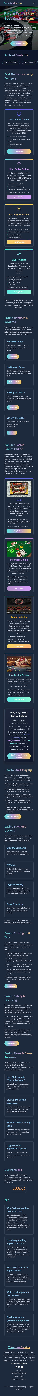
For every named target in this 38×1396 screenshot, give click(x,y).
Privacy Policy (19, 1376)
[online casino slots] (19, 1189)
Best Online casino (11, 62)
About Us (19, 1370)
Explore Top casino (19, 44)
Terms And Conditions (19, 1373)
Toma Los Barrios (13, 3)
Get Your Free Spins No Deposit (19, 756)
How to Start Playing (19, 1379)
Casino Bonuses (30, 62)
